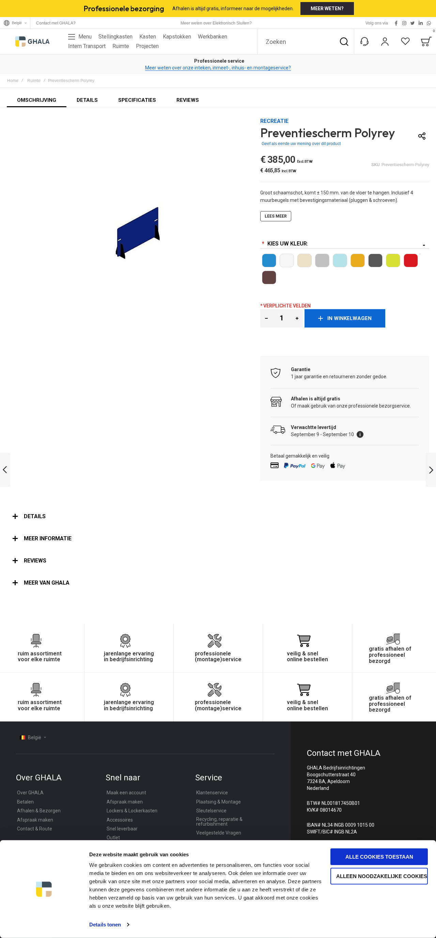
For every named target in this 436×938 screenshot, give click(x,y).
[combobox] (305, 41)
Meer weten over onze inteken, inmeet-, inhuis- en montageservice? (218, 67)
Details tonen (105, 924)
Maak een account (126, 792)
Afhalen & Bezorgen (39, 810)
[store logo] (32, 41)
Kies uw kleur (286, 243)
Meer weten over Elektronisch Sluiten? (216, 23)
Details (35, 516)
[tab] (218, 516)
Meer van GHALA (46, 582)
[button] (266, 318)
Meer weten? (327, 8)
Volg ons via (376, 23)
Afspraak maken (35, 820)
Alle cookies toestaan (379, 857)
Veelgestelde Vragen (218, 833)
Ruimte (34, 80)
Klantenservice (212, 792)
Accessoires (120, 820)
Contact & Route (34, 828)
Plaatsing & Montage (218, 802)
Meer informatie (48, 538)
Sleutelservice (211, 810)
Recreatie (274, 121)
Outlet (113, 837)
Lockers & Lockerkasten (132, 810)
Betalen (25, 802)
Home (12, 80)
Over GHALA (30, 792)
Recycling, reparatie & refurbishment (219, 821)
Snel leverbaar (122, 828)
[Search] (344, 41)
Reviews (35, 560)
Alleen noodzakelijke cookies (381, 876)
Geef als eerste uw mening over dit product (301, 143)
